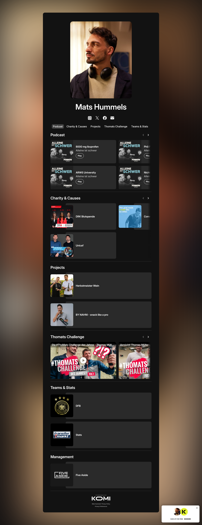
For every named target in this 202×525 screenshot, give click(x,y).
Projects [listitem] (95, 126)
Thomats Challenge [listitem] (115, 126)
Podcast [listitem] (58, 126)
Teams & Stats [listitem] (139, 126)
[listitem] (89, 117)
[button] (101, 497)
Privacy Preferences (101, 506)
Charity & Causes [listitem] (76, 126)
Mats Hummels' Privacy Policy (101, 504)
